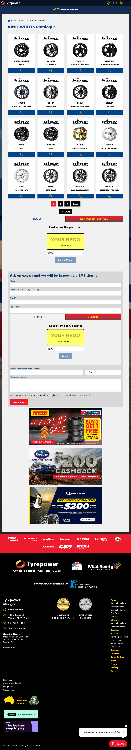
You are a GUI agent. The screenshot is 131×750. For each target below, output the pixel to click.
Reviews (115, 670)
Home (13, 20)
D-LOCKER (51, 145)
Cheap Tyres (8, 690)
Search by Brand (118, 610)
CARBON (51, 61)
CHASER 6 (109, 61)
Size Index (7, 680)
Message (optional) (18, 377)
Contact (115, 653)
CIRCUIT (21, 103)
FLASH (21, 187)
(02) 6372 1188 (16, 623)
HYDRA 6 (109, 187)
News (114, 664)
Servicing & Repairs (119, 636)
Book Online (117, 657)
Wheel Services (117, 643)
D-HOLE (21, 145)
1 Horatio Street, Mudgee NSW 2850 (18, 616)
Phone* (24, 289)
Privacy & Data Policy (18, 746)
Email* (13, 298)
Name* (13, 281)
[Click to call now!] (108, 3)
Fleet (113, 660)
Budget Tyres (8, 686)
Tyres (113, 600)
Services (115, 630)
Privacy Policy (61, 395)
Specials (115, 650)
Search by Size (117, 606)
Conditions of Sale (34, 746)
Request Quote (19, 402)
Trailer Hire (115, 646)
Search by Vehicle (118, 603)
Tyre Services (116, 640)
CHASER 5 (80, 61)
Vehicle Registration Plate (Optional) (26, 368)
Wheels (115, 620)
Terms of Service (78, 395)
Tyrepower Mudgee (67, 9)
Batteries (114, 633)
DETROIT (80, 145)
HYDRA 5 (80, 187)
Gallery (114, 667)
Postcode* (14, 306)
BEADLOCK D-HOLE (22, 61)
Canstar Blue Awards (12, 683)
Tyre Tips (114, 616)
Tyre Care (115, 613)
